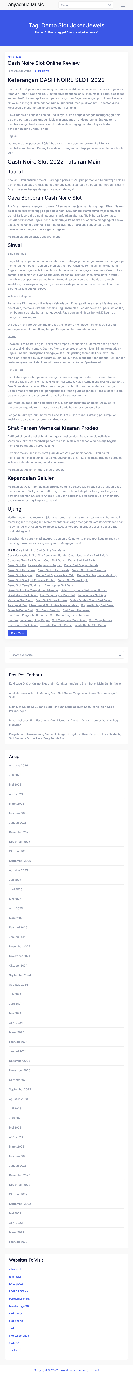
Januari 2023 (17, 1165)
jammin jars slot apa (92, 595)
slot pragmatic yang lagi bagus (29, 620)
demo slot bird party (82, 560)
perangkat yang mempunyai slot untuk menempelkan (43, 605)
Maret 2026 (16, 803)
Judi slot (14, 1350)
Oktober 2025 (18, 851)
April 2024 (16, 1022)
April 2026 (16, 794)
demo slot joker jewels (53, 570)
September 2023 (20, 1089)
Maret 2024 (16, 1032)
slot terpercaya (19, 1335)
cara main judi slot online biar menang (42, 550)
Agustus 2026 (18, 765)
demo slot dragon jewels (81, 565)
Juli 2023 (15, 1108)
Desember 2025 (19, 832)
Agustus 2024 (18, 984)
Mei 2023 (15, 1127)
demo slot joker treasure (89, 570)
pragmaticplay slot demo (97, 605)
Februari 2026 (18, 813)
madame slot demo (20, 600)
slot (11, 1328)
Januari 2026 (17, 822)
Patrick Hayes (42, 70)
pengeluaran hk (19, 1298)
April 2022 (16, 1222)
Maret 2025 (16, 918)
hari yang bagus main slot (57, 595)
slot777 (14, 1343)
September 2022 (20, 1203)
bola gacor (16, 1284)
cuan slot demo (55, 560)
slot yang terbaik (100, 620)
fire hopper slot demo (60, 585)
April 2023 (16, 1137)
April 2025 (16, 908)
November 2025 (19, 841)
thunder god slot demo (56, 625)
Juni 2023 (15, 1118)
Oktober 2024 (18, 965)
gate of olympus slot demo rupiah (84, 590)
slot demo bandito (48, 610)
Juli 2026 (15, 775)
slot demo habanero (76, 610)
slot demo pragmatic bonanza (28, 615)
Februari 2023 (18, 1156)
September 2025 (20, 860)
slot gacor (15, 1313)
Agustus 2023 (18, 1099)
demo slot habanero (21, 570)
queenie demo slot (20, 610)
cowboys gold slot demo (25, 560)
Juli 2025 (15, 880)
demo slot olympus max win (55, 575)
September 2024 (20, 975)
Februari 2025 (18, 927)
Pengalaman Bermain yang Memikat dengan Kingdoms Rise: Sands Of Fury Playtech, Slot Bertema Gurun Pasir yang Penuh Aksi (65, 736)
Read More (17, 633)
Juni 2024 (15, 1003)
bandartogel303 (19, 1306)
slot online (16, 1321)
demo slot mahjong (21, 575)
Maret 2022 (16, 1232)
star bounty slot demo (23, 625)
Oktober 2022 (18, 1194)
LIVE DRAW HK (19, 1291)
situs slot (15, 1269)
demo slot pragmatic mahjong (97, 575)
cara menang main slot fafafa (88, 555)
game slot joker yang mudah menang (33, 590)
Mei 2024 (15, 1013)
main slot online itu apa (51, 600)
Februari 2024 (18, 1041)
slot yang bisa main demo (69, 620)
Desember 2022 (19, 1175)
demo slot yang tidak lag (25, 585)
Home (39, 32)
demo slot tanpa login (73, 580)
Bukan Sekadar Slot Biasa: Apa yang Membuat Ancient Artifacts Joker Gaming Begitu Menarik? (65, 722)
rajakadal (15, 1276)
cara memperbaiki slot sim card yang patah (37, 555)
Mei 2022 (15, 1213)
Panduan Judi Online (19, 70)
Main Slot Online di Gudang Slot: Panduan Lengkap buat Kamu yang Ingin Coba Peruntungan (61, 709)
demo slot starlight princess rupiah (31, 580)
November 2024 (19, 956)
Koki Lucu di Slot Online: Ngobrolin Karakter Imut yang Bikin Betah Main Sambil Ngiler (65, 683)
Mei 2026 (15, 784)
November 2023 (19, 1070)
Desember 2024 (19, 946)
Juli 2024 (15, 994)
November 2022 (19, 1184)
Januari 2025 (17, 937)
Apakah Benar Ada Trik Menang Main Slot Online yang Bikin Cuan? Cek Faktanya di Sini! (63, 695)
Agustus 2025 (18, 870)
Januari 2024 (17, 1051)
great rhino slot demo (23, 595)
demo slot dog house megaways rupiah (35, 565)
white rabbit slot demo (90, 625)
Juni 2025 (15, 889)
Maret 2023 (16, 1146)
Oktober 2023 (18, 1080)
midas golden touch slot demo (91, 600)
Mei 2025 (15, 899)
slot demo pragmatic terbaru (69, 615)
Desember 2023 (19, 1061)
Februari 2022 (18, 1242)
